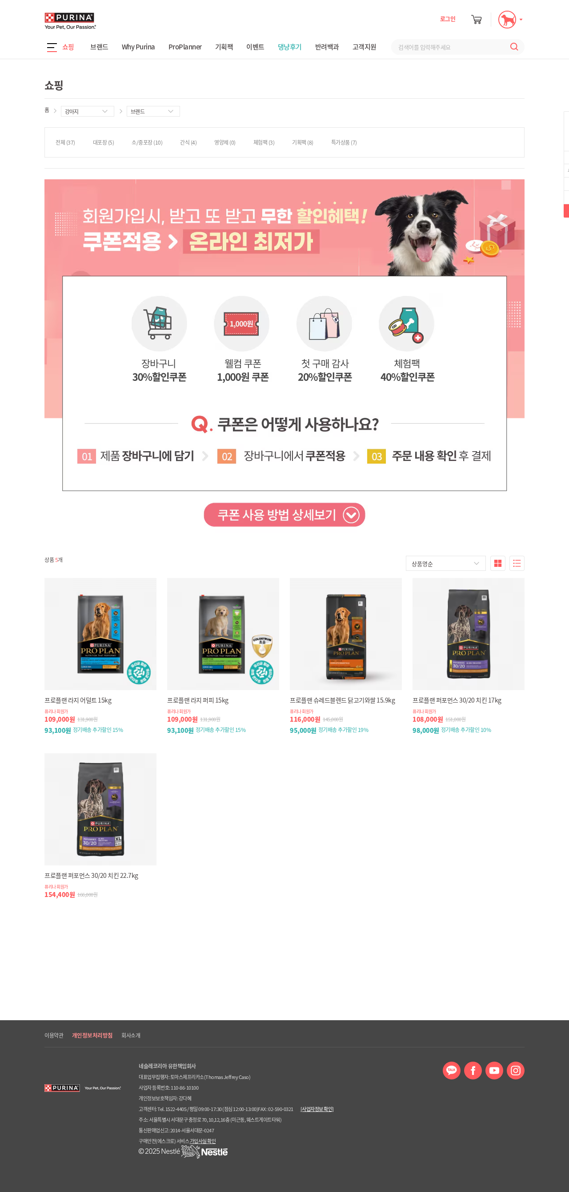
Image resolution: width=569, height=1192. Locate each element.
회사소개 (130, 1035)
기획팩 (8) (302, 142)
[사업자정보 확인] (317, 1109)
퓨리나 (95, 20)
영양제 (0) (225, 142)
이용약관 (53, 1035)
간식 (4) (188, 142)
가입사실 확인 (203, 1141)
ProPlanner (185, 47)
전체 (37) (65, 142)
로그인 (448, 18)
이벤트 (255, 47)
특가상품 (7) (344, 142)
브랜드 (99, 47)
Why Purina (138, 47)
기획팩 (224, 47)
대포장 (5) (103, 142)
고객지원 (365, 47)
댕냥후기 (290, 47)
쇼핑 (68, 47)
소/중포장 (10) (147, 142)
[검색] (512, 47)
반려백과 (327, 47)
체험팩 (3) (264, 142)
